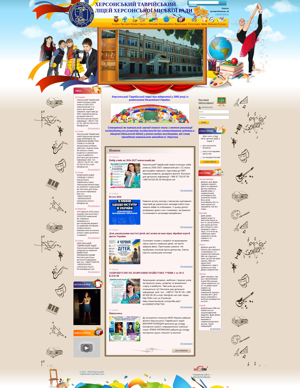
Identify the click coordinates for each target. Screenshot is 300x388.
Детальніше (185, 190)
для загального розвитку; (209, 147)
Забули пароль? (206, 103)
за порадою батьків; (211, 157)
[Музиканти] (108, 66)
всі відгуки (214, 329)
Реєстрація (203, 100)
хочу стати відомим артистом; (211, 152)
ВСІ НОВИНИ (181, 351)
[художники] (108, 45)
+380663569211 (222, 14)
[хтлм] (108, 35)
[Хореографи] (108, 55)
